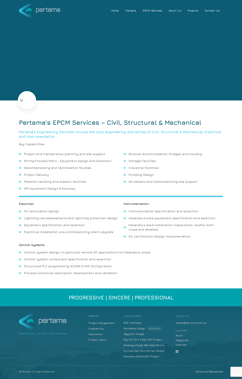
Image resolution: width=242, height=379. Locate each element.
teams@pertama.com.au (191, 322)
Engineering (96, 328)
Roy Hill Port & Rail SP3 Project (142, 339)
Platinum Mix (216, 371)
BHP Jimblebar (132, 322)
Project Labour (98, 339)
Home (115, 10)
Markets (130, 10)
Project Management (102, 323)
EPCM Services (152, 10)
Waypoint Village (133, 334)
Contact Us (212, 10)
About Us (175, 10)
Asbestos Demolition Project (141, 356)
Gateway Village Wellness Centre (143, 345)
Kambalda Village (141, 328)
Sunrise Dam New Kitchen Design (144, 350)
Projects (193, 10)
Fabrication (96, 334)
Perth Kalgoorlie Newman (182, 340)
